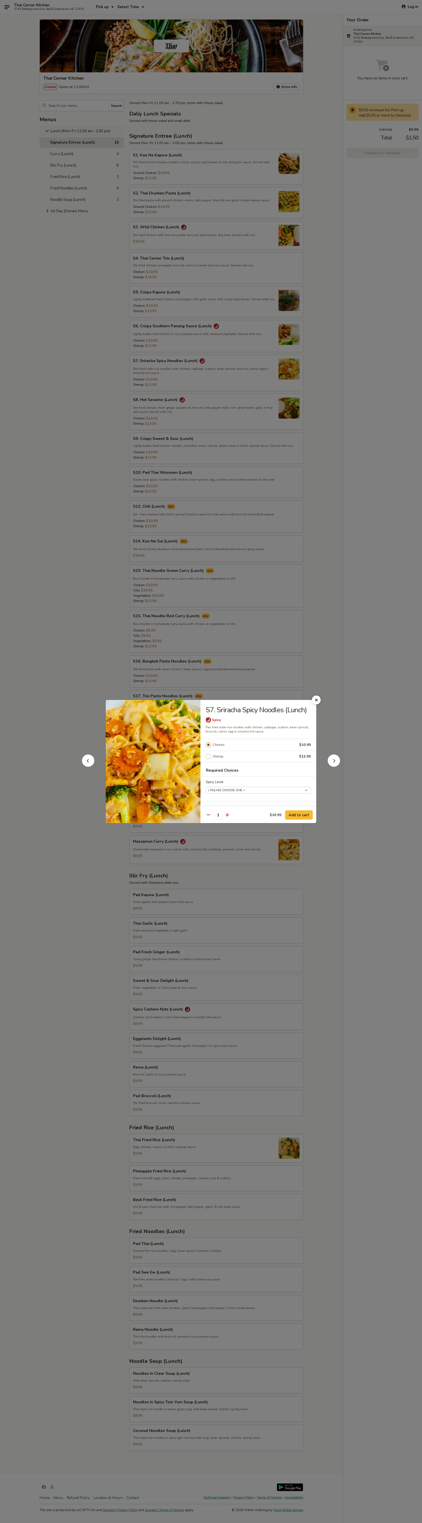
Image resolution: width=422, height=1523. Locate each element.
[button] (88, 765)
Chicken (218, 744)
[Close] (316, 700)
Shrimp (218, 756)
